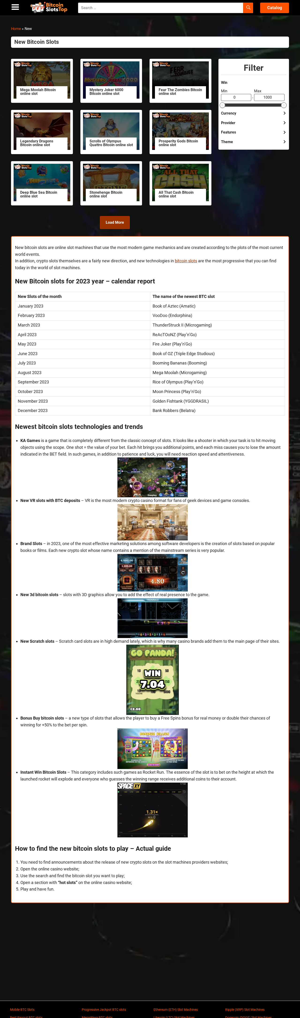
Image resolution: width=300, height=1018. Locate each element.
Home (16, 28)
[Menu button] (15, 7)
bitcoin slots (186, 260)
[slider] (222, 105)
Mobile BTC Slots (22, 1009)
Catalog (274, 7)
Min (224, 91)
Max (257, 91)
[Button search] (248, 8)
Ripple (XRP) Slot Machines (245, 1009)
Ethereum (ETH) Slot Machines (176, 1009)
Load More (115, 222)
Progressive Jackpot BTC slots (104, 1009)
